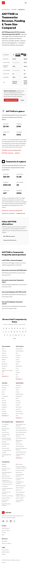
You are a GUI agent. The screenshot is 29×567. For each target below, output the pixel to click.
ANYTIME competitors (8, 153)
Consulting (4, 486)
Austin (3, 394)
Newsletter (4, 541)
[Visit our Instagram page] (7, 521)
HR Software (19, 472)
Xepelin (3, 368)
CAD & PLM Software (7, 478)
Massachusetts (19, 394)
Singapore (4, 407)
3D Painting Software (21, 432)
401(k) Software (20, 446)
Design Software (6, 498)
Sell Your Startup (6, 530)
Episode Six (4, 364)
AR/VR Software (6, 476)
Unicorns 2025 (5, 448)
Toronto (4, 400)
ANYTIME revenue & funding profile (11, 150)
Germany (18, 355)
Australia (18, 361)
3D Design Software (21, 428)
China (17, 368)
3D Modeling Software (21, 430)
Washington (19, 396)
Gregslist (4, 452)
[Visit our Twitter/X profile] (14, 521)
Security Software (20, 492)
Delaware (18, 409)
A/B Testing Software (21, 452)
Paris (3, 392)
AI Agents (4, 442)
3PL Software (19, 444)
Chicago (4, 411)
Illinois (17, 398)
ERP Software (19, 464)
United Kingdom (20, 351)
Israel (17, 377)
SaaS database (6, 9)
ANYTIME (14, 9)
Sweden (18, 372)
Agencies (4, 464)
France (17, 359)
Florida (17, 392)
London (4, 389)
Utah (17, 415)
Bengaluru (4, 405)
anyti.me (17, 153)
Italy (17, 374)
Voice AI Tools (5, 432)
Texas (17, 389)
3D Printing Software (21, 438)
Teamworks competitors (8, 213)
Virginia (18, 405)
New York (4, 387)
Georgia (18, 400)
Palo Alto (4, 402)
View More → (5, 376)
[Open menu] (25, 2)
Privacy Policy (5, 550)
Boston (3, 409)
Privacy (3, 562)
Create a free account (11, 100)
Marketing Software (21, 485)
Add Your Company (6, 543)
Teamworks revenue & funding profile (12, 210)
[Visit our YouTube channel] (3, 521)
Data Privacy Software (7, 496)
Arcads (3, 361)
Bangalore (4, 413)
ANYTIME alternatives (9, 236)
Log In (22, 100)
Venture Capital (19, 498)
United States (19, 348)
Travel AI (4, 446)
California (18, 385)
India (17, 353)
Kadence (4, 353)
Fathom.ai (4, 355)
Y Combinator (5, 424)
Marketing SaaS (6, 444)
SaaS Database (5, 528)
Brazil (17, 370)
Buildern (4, 359)
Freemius (4, 351)
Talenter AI (4, 366)
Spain (17, 364)
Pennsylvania (19, 411)
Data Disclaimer (6, 552)
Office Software (20, 487)
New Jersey (18, 407)
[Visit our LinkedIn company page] (10, 521)
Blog (3, 534)
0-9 (15, 338)
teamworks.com (20, 213)
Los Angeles (5, 396)
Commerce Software (7, 484)
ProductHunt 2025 (6, 450)
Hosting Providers (20, 470)
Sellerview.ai (5, 357)
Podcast (4, 532)
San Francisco (5, 385)
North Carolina (19, 413)
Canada (18, 357)
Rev (3, 374)
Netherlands (19, 366)
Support (4, 554)
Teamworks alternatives (9, 240)
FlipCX (3, 348)
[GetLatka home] (3, 2)
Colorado (18, 402)
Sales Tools (18, 490)
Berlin (3, 398)
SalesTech (4, 426)
